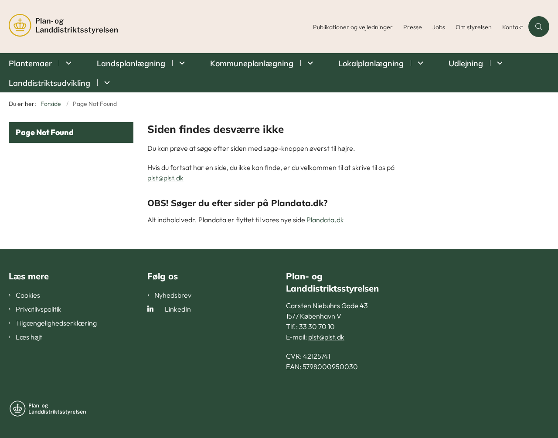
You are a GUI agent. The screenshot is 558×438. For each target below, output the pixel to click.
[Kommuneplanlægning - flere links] (308, 63)
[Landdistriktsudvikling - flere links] (105, 82)
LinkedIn (178, 309)
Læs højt (29, 337)
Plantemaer (30, 63)
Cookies (28, 295)
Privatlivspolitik (38, 309)
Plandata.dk (325, 219)
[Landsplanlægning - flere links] (180, 63)
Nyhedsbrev (172, 295)
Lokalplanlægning (371, 63)
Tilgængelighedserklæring (56, 323)
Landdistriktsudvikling (49, 83)
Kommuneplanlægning (251, 63)
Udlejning (466, 63)
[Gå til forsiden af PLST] (158, 26)
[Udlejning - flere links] (498, 63)
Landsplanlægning (131, 63)
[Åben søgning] (538, 26)
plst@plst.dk (165, 177)
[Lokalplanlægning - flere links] (419, 63)
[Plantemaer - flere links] (67, 63)
